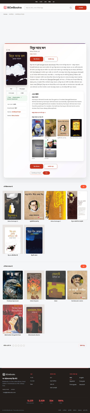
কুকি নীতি (69, 410)
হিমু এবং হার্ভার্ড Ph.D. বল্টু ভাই (77, 221)
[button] (8, 50)
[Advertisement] (45, 29)
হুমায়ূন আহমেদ (33, 54)
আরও (46, 173)
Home (5, 14)
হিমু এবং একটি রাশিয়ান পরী (13, 255)
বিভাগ (37, 2)
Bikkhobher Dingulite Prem (13, 335)
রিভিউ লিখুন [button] (82, 345)
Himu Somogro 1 (56, 221)
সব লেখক (32, 381)
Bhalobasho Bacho (34, 335)
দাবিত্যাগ (74, 410)
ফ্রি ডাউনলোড (37, 59)
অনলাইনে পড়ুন (51, 59)
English (81, 378)
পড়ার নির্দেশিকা (53, 381)
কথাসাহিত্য (11, 14)
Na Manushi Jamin (77, 301)
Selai (55, 301)
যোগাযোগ (13, 389)
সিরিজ (50, 2)
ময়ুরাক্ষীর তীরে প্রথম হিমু (34, 221)
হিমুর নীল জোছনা (34, 255)
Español (72, 381)
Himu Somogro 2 (13, 221)
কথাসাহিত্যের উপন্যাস (19, 14)
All (83, 186)
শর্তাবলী (59, 410)
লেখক (45, 2)
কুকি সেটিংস (85, 410)
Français (82, 381)
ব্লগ (53, 2)
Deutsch (82, 384)
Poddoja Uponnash (13, 301)
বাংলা (71, 378)
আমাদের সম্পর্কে (5, 389)
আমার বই (52, 384)
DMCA (80, 410)
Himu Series (15, 115)
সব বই (41, 2)
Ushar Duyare (34, 301)
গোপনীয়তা (64, 410)
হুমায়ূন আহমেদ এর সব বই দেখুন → (39, 112)
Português (73, 384)
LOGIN (81, 8)
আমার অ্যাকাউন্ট (53, 388)
